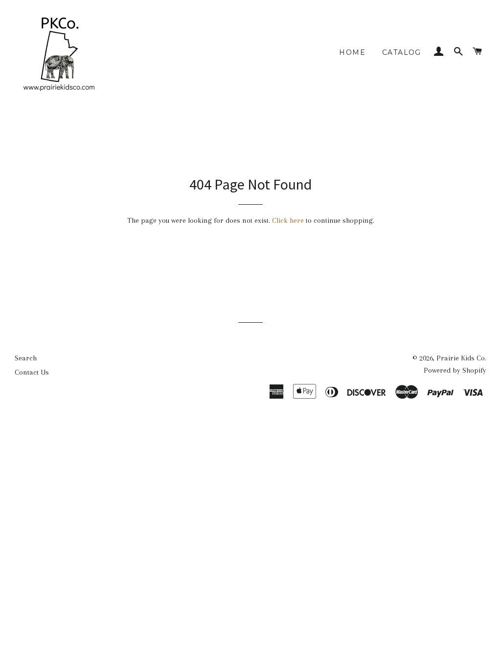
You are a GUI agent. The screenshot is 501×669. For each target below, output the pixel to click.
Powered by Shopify (455, 370)
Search (26, 358)
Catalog (401, 52)
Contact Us (32, 372)
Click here (288, 220)
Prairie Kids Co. (461, 358)
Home (352, 52)
